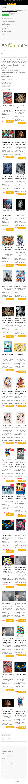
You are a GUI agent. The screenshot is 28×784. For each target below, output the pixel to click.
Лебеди (3, 68)
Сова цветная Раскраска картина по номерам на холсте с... (7, 391)
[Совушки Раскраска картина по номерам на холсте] (8, 276)
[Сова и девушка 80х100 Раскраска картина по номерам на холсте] (8, 596)
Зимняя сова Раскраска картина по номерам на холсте (7, 498)
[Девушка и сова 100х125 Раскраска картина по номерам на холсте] (20, 596)
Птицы (16, 70)
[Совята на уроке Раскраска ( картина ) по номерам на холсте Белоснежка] (8, 134)
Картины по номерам (8, 751)
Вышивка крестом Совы (6, 79)
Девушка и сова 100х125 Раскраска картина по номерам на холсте (20, 605)
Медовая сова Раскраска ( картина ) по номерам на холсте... (8, 676)
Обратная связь (5, 28)
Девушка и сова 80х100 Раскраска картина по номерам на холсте (7, 640)
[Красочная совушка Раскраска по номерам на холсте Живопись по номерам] (8, 454)
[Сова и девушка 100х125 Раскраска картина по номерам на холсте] (20, 560)
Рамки (4, 758)
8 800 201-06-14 (5, 6)
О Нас (3, 29)
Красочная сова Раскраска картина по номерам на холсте (7, 569)
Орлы (24, 68)
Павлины (7, 68)
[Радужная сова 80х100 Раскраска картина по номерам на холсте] (20, 667)
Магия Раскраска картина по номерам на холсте (7, 178)
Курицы (3, 70)
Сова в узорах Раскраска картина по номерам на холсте (20, 285)
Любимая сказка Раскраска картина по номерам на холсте (20, 356)
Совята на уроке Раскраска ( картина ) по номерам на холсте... (7, 142)
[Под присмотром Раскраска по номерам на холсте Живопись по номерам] (20, 98)
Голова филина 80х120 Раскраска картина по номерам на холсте (7, 711)
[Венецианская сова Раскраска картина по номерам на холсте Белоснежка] (20, 631)
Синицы (7, 70)
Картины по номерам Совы (7, 76)
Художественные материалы (10, 760)
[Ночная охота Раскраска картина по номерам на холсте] (20, 525)
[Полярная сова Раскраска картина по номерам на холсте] (20, 169)
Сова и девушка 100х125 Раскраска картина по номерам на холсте (20, 569)
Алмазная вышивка (7, 753)
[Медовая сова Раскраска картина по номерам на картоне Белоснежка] (8, 98)
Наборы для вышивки (8, 756)
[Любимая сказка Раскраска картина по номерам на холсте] (20, 347)
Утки (10, 70)
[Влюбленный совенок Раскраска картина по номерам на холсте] (8, 205)
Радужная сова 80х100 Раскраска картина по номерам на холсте (20, 676)
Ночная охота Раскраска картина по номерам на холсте (20, 533)
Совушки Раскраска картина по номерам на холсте (7, 285)
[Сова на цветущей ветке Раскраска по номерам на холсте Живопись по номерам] (8, 347)
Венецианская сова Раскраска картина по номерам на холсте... (20, 640)
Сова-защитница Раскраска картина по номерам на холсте (20, 249)
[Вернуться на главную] (1, 51)
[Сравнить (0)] (24, 38)
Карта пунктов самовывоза (8, 41)
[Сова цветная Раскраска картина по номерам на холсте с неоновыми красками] (8, 383)
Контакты (4, 36)
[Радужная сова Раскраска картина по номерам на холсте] (8, 525)
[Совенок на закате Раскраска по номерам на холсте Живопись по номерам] (20, 489)
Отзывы (4, 33)
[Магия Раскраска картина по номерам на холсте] (8, 169)
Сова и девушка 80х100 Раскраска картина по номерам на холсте (7, 605)
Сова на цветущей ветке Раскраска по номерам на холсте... (7, 356)
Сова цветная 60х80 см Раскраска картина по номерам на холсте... (20, 427)
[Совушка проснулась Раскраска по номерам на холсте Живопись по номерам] (20, 454)
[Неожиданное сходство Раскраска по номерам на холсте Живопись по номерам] (20, 311)
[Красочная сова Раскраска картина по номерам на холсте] (8, 560)
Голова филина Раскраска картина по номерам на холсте (20, 142)
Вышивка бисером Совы (7, 80)
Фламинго (20, 68)
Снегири (15, 68)
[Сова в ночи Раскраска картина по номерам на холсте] (20, 205)
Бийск (5, 9)
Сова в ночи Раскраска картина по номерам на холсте (20, 213)
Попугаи (11, 68)
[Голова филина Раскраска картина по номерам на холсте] (20, 134)
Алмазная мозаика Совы (7, 78)
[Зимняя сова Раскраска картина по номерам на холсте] (8, 489)
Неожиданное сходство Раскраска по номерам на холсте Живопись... (20, 320)
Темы (2, 53)
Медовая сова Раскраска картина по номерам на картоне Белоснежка (8, 107)
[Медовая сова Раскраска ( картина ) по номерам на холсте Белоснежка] (8, 667)
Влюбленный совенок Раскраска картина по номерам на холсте (7, 213)
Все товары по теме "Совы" (7, 82)
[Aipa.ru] (14, 45)
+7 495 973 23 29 (6, 7)
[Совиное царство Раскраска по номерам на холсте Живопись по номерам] (8, 240)
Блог (2, 56)
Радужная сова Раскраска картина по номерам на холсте (7, 533)
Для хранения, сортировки (9, 763)
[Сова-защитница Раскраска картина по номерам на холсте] (20, 240)
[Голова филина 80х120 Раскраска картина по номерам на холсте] (8, 703)
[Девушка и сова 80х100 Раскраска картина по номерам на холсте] (8, 631)
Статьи (3, 34)
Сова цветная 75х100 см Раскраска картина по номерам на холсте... (7, 427)
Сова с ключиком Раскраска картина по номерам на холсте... (20, 391)
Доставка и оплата (6, 31)
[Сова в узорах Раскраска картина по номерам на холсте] (20, 276)
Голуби (13, 70)
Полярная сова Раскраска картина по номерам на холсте (20, 178)
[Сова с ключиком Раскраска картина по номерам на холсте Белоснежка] (20, 383)
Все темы (6, 50)
